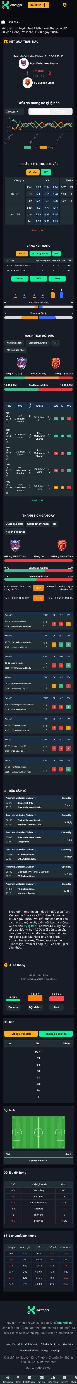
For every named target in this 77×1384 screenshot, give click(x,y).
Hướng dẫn (9, 1344)
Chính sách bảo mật (28, 1344)
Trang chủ (12, 21)
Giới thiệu (68, 1344)
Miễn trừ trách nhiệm (28, 1350)
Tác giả (44, 1350)
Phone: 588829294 (38, 1368)
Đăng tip (35, 5)
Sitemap (55, 1350)
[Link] (12, 5)
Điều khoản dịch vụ (50, 1344)
